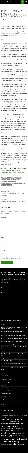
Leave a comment (22, 22)
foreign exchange (5, 423)
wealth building (21, 444)
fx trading (17, 428)
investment (5, 433)
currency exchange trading (19, 416)
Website (3, 250)
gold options (15, 179)
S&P (10, 439)
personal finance (5, 439)
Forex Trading (5, 8)
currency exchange (10, 416)
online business (4, 436)
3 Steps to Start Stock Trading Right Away (11, 358)
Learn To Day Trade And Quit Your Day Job (11, 344)
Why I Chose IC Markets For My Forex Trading (12, 200)
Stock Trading (4, 396)
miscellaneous (4, 435)
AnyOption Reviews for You (7, 351)
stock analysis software (8, 183)
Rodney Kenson (14, 22)
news (19, 435)
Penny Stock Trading (6, 393)
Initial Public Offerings (6, 390)
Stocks (2, 399)
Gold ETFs (18, 177)
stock (13, 439)
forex (3, 426)
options (16, 436)
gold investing (5, 179)
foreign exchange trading (16, 423)
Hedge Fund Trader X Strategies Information (11, 360)
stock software (22, 168)
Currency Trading (5, 382)
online (22, 435)
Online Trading (11, 436)
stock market (21, 439)
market (19, 433)
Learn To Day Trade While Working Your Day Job (12, 341)
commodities (14, 415)
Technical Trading (5, 402)
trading (14, 444)
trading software (6, 185)
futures (13, 428)
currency (3, 417)
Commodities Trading (6, 379)
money (9, 435)
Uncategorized (4, 404)
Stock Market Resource (8, 2)
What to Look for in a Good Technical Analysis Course (14, 338)
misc (23, 433)
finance (11, 421)
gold (12, 177)
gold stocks (5, 181)
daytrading (3, 422)
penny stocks (21, 436)
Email (3, 243)
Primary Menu (26, 2)
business (7, 415)
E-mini (7, 421)
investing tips (14, 430)
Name (3, 237)
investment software (14, 172)
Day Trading (21, 419)
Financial (17, 422)
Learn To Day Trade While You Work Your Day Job (13, 335)
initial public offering (6, 388)
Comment (3, 217)
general (21, 428)
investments (14, 433)
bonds (2, 415)
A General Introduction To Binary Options (11, 320)
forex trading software (5, 428)
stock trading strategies (6, 444)
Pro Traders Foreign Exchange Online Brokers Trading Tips (12, 193)
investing (13, 181)
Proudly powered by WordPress (7, 451)
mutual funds (15, 435)
